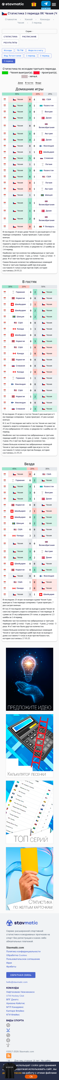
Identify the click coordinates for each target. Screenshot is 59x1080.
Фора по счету (35, 50)
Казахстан (49, 105)
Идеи (9, 962)
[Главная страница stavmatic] (13, 3)
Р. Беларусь (48, 226)
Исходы (8, 50)
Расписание (29, 36)
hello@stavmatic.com (17, 982)
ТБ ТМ (20, 50)
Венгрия (49, 111)
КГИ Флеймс (13, 1014)
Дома (20, 83)
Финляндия (48, 146)
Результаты (10, 42)
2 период (44, 56)
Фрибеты (11, 966)
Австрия (49, 133)
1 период (30, 56)
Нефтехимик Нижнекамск (20, 992)
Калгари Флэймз (15, 1010)
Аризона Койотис (15, 1003)
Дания (49, 118)
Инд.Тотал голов (12, 56)
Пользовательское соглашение (23, 959)
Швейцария (48, 152)
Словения (48, 158)
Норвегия (20, 298)
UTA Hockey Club (15, 995)
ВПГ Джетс (12, 999)
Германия (20, 292)
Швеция (49, 195)
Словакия (20, 366)
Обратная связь (20, 975)
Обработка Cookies (16, 955)
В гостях (29, 83)
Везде (38, 83)
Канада (20, 329)
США (48, 99)
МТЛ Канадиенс (15, 1007)
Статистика (10, 36)
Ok (31, 1076)
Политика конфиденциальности (23, 951)
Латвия (48, 164)
